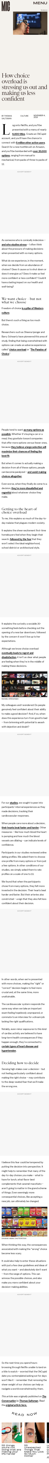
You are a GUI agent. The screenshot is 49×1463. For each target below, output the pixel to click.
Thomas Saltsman (28, 1401)
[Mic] (6, 6)
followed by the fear (20, 539)
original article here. (16, 1405)
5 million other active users (30, 142)
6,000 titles (18, 134)
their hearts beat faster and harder (20, 827)
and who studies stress (14, 244)
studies (14, 802)
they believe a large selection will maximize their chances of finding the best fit (24, 451)
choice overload (17, 349)
